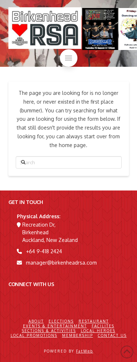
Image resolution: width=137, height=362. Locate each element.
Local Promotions (34, 335)
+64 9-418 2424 (44, 251)
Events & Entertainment (55, 326)
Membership (77, 335)
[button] (68, 58)
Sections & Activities (49, 330)
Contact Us (112, 335)
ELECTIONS (61, 321)
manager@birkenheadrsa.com (61, 262)
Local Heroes (98, 330)
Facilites (103, 326)
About (36, 321)
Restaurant (94, 321)
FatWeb (84, 351)
